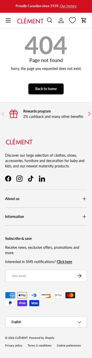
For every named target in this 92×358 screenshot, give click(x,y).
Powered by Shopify (41, 337)
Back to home (46, 89)
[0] (72, 20)
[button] (83, 20)
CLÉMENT (21, 337)
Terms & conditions (40, 345)
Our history (68, 6)
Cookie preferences (69, 345)
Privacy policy (13, 345)
